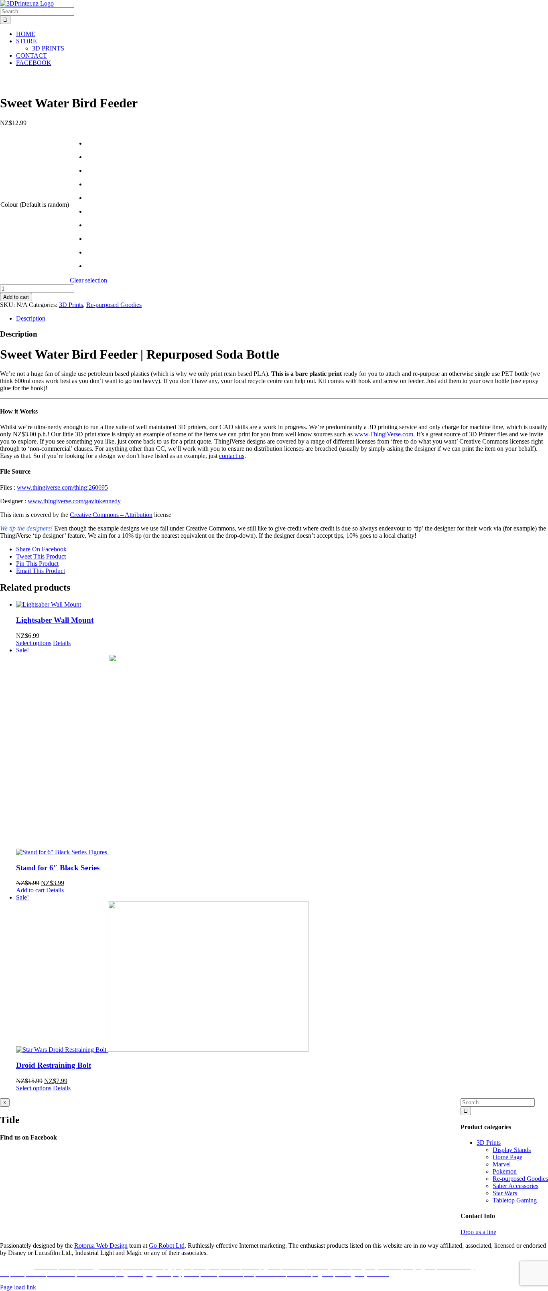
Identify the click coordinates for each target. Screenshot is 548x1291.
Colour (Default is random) (34, 204)
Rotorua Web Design (101, 1245)
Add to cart (16, 297)
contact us (231, 455)
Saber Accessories (515, 1185)
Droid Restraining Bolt (53, 1065)
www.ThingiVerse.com (383, 434)
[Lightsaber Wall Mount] (282, 604)
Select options (33, 642)
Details (62, 642)
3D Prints (71, 304)
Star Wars (505, 1193)
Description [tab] (30, 318)
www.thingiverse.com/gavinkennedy (74, 501)
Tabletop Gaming (515, 1200)
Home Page (507, 1157)
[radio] (96, 143)
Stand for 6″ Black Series (57, 867)
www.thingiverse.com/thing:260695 (62, 487)
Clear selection (88, 280)
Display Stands (512, 1149)
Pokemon (505, 1171)
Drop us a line (478, 1231)
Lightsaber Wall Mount (54, 620)
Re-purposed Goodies (114, 304)
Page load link (18, 1287)
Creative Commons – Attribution (111, 514)
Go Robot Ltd (167, 1245)
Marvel (502, 1164)
